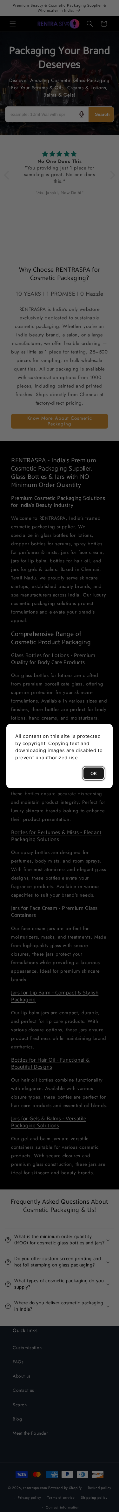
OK (93, 773)
